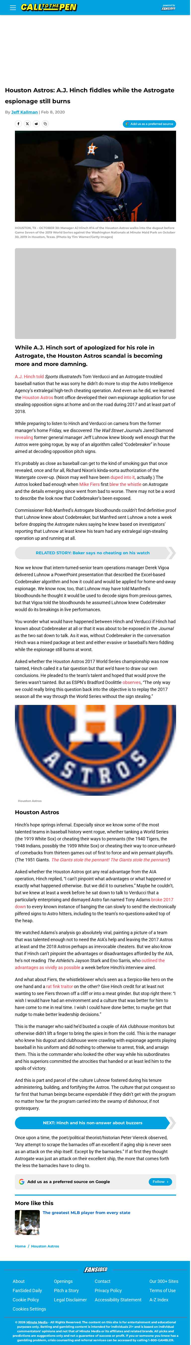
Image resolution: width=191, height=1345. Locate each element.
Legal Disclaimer (70, 1299)
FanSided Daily (27, 1290)
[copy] (45, 123)
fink (56, 986)
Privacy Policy (108, 1290)
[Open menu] (13, 7)
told (40, 376)
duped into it (122, 477)
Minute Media (37, 1322)
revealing (24, 437)
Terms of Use (162, 1290)
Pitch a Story (66, 1290)
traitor (67, 986)
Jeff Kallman (24, 112)
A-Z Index (158, 1299)
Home (20, 1246)
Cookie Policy (26, 1299)
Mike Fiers (89, 484)
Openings (63, 1281)
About (19, 1281)
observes (132, 682)
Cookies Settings (29, 1309)
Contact (102, 1281)
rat (49, 986)
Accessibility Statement (118, 1299)
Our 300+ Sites (163, 1281)
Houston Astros (37, 397)
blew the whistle (125, 484)
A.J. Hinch (25, 376)
